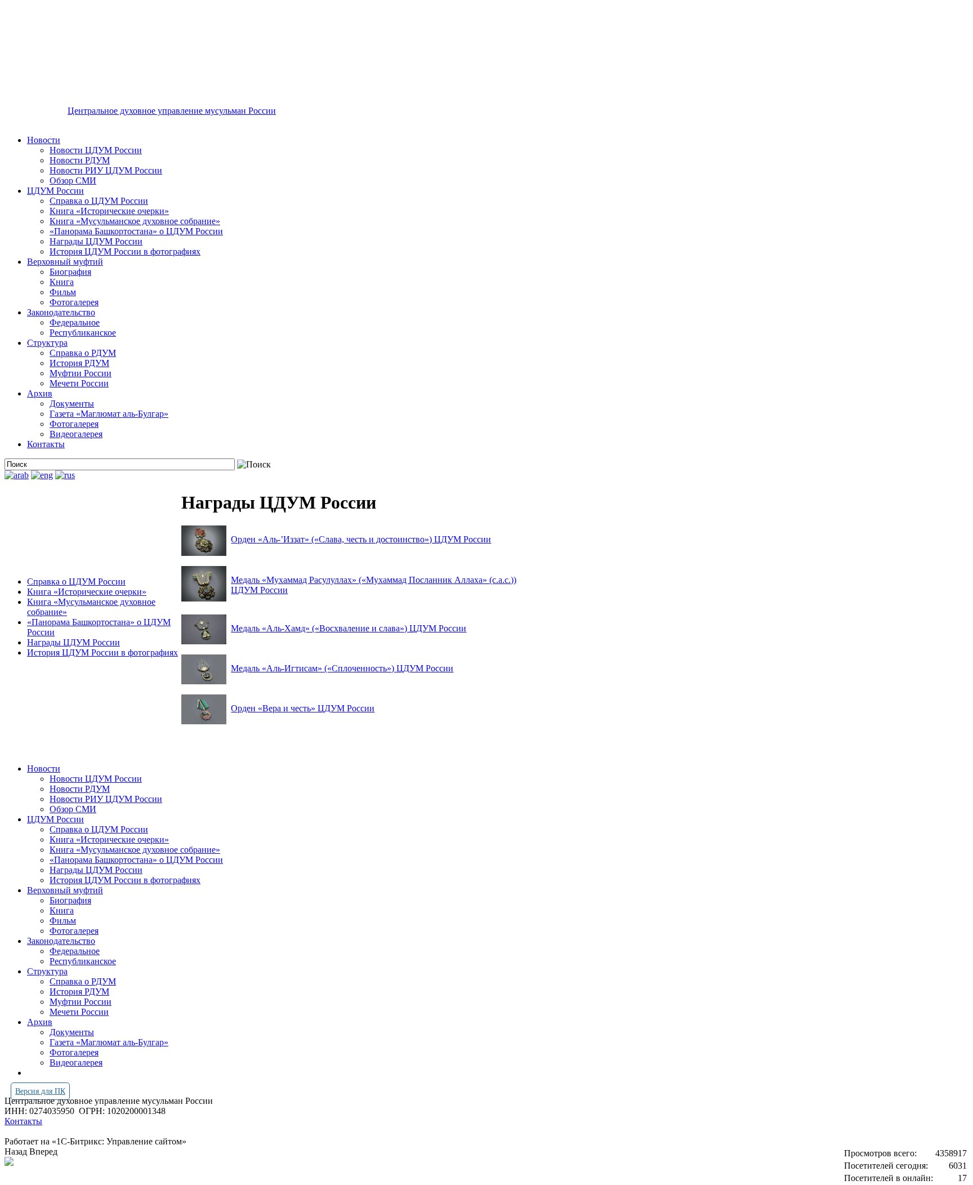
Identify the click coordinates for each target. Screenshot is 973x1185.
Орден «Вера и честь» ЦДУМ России (302, 708)
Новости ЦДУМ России (96, 150)
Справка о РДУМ (83, 353)
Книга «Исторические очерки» (109, 211)
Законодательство (61, 312)
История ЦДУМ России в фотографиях (125, 251)
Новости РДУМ (80, 160)
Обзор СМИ (73, 180)
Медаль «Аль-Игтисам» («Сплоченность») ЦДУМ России (342, 668)
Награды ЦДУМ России (96, 241)
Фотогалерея (74, 302)
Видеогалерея (76, 434)
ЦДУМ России (55, 190)
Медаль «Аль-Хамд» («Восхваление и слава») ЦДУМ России (348, 628)
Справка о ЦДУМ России (99, 201)
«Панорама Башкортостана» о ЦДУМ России (136, 231)
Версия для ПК (40, 1091)
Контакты (46, 444)
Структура (47, 343)
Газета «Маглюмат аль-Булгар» (109, 413)
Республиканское (83, 332)
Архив (39, 393)
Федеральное (75, 322)
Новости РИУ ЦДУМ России (106, 170)
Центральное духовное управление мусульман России (172, 110)
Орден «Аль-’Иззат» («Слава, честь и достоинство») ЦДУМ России (361, 539)
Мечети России (79, 383)
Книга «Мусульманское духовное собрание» (135, 221)
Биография (70, 272)
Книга (62, 282)
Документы (72, 403)
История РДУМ (79, 363)
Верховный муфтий (65, 261)
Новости (43, 140)
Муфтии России (80, 373)
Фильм (63, 292)
